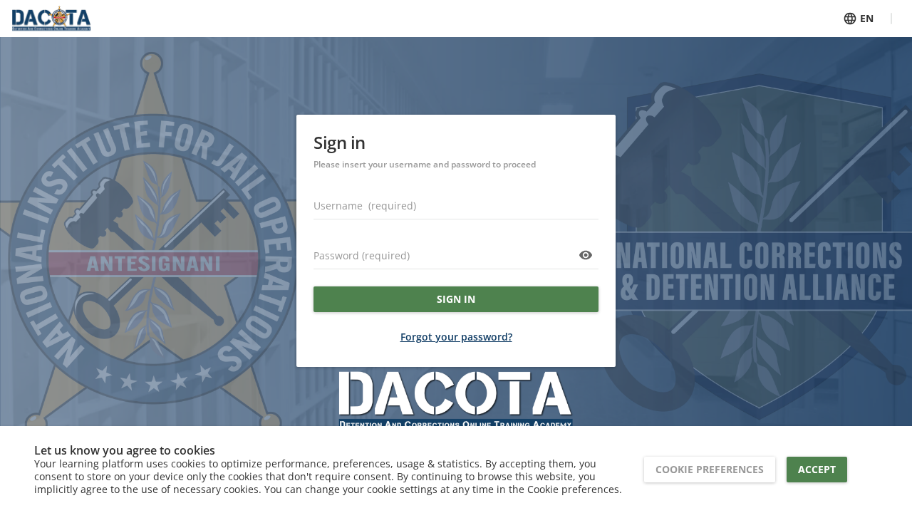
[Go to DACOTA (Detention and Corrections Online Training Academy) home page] (51, 18)
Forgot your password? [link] (456, 336)
